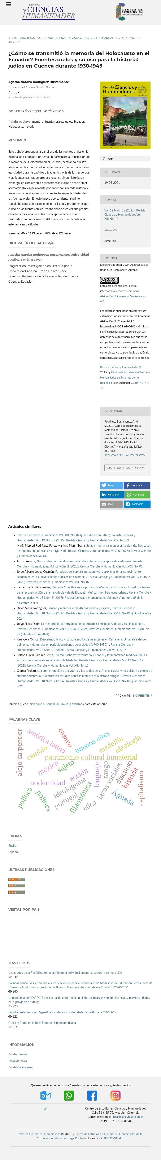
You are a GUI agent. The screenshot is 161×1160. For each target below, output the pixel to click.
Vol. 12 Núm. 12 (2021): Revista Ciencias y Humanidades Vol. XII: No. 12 (88, 37)
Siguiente (140, 695)
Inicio (12, 37)
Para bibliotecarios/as (21, 1067)
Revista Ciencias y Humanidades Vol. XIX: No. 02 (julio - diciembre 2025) (64, 535)
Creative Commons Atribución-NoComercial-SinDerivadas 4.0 (123, 296)
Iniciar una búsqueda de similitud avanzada (56, 704)
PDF (109, 158)
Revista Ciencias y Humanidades (119, 367)
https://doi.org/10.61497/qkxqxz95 (40, 111)
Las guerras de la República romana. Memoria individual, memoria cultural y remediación (65, 972)
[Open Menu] (8, 4)
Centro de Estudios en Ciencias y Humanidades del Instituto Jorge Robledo (125, 377)
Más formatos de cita (124, 467)
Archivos (27, 37)
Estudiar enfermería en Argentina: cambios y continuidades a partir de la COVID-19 (62, 1012)
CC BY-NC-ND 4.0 (111, 1138)
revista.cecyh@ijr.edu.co (128, 1117)
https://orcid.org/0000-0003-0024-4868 (29, 97)
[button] (111, 485)
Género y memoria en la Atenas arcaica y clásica (79, 608)
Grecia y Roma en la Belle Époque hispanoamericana (42, 1023)
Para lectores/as (17, 1054)
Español (13, 852)
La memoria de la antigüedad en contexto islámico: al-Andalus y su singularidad (92, 624)
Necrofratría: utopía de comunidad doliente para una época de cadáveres (84, 561)
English (12, 845)
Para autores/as (17, 1061)
